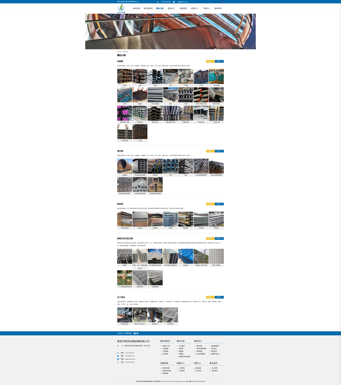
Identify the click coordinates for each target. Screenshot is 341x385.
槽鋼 (155, 85)
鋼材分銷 (159, 8)
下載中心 (206, 8)
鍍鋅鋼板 (185, 228)
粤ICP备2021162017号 (192, 381)
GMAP (202, 381)
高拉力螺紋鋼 (155, 103)
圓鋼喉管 (155, 175)
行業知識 (182, 370)
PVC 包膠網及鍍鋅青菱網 (125, 286)
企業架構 (165, 348)
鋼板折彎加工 (215, 354)
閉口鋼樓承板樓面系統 (170, 265)
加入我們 (214, 368)
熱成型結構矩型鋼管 (124, 193)
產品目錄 (198, 368)
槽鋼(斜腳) (186, 122)
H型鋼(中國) (201, 122)
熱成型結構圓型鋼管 (216, 175)
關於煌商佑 (148, 8)
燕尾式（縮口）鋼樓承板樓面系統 (139, 267)
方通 (170, 175)
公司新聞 (182, 368)
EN (223, 1)
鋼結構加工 (155, 324)
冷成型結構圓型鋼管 (201, 175)
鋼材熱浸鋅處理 (201, 348)
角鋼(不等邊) (216, 103)
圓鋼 (124, 103)
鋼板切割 (214, 351)
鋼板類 (120, 204)
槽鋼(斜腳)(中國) (170, 122)
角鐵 (140, 85)
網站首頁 (136, 8)
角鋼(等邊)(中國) (124, 122)
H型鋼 (124, 85)
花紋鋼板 (139, 228)
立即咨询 (209, 61)
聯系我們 (218, 8)
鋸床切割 (199, 346)
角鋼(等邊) (140, 122)
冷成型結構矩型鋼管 (140, 175)
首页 (120, 51)
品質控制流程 (167, 370)
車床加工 (214, 348)
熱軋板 (170, 228)
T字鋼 (185, 103)
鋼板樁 (140, 103)
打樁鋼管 (124, 175)
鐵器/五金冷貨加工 (140, 324)
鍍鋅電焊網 (140, 286)
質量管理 (183, 8)
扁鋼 (170, 103)
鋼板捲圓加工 (215, 346)
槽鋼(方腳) (155, 122)
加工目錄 (198, 370)
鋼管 (186, 175)
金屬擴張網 (155, 286)
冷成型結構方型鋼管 (140, 193)
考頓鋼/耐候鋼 (125, 228)
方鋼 (170, 85)
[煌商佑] (121, 8)
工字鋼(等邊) (124, 140)
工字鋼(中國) (216, 122)
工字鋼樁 (185, 85)
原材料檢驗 (166, 368)
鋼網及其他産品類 (125, 238)
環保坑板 (185, 265)
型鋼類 (120, 61)
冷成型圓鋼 (216, 85)
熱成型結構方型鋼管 (155, 193)
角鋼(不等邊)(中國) (201, 103)
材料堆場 (165, 354)
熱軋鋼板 (216, 228)
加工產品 (121, 297)
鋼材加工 (171, 8)
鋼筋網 (125, 265)
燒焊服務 (199, 351)
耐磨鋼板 (155, 228)
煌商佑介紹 (166, 346)
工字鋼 (201, 85)
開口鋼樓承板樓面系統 (155, 265)
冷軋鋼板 (201, 228)
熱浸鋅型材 (170, 324)
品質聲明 (165, 373)
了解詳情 (218, 61)
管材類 (120, 151)
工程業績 (165, 351)
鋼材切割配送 (124, 324)
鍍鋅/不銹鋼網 (216, 265)
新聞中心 (194, 8)
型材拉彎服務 (201, 354)
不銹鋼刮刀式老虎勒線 (201, 265)
